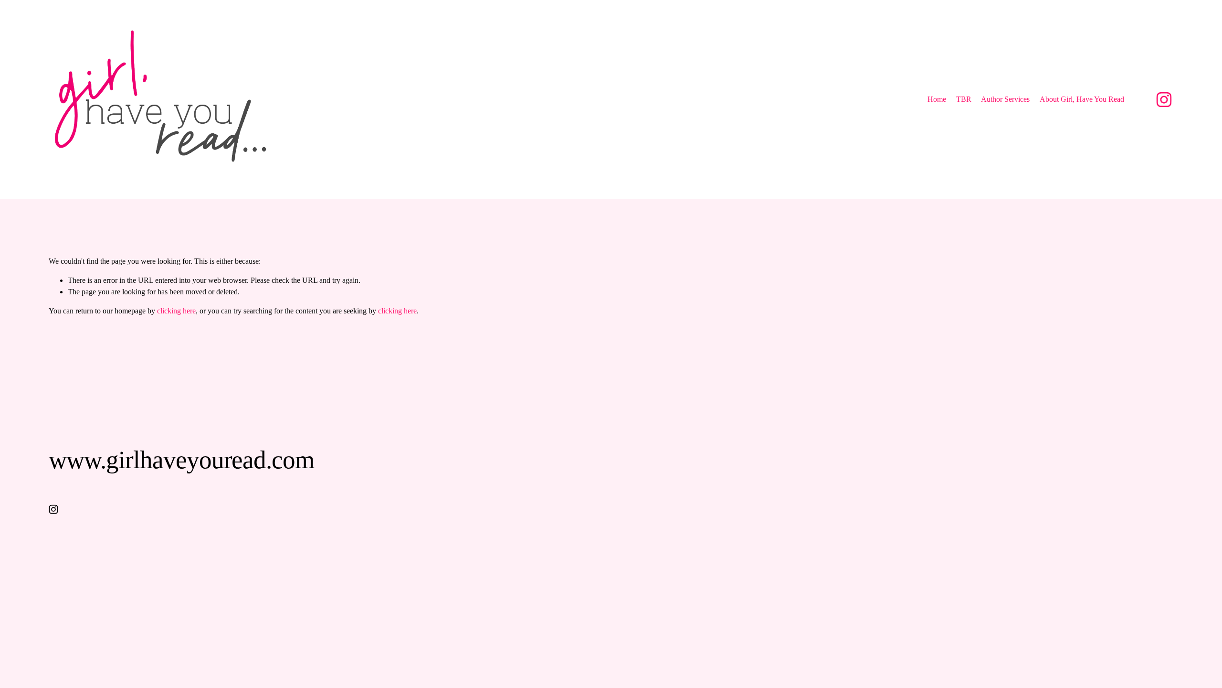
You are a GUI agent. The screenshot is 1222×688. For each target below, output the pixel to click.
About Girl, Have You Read (1082, 99)
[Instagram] (1164, 99)
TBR (963, 99)
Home (936, 99)
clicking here (176, 311)
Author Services (1005, 99)
